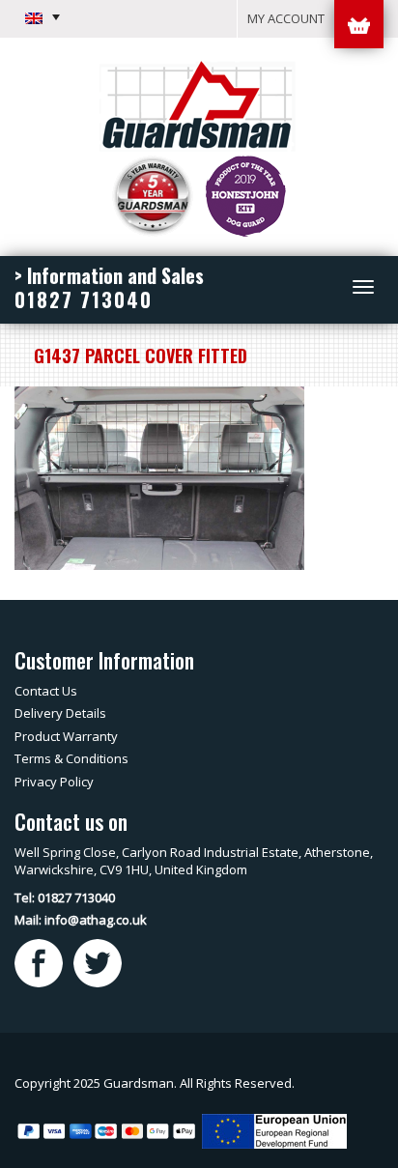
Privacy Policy (54, 781)
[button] (42, 17)
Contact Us (45, 690)
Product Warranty (66, 736)
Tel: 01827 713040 (64, 897)
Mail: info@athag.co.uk (80, 919)
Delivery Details (60, 713)
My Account (286, 18)
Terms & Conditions (71, 758)
